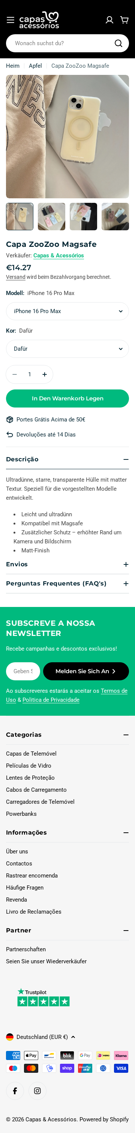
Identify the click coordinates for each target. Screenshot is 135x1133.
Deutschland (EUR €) (42, 1037)
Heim (13, 65)
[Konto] (109, 19)
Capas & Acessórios (58, 255)
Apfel (35, 65)
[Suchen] (118, 43)
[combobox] (67, 43)
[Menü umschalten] (10, 19)
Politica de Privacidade (51, 700)
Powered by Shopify (104, 1119)
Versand (16, 277)
